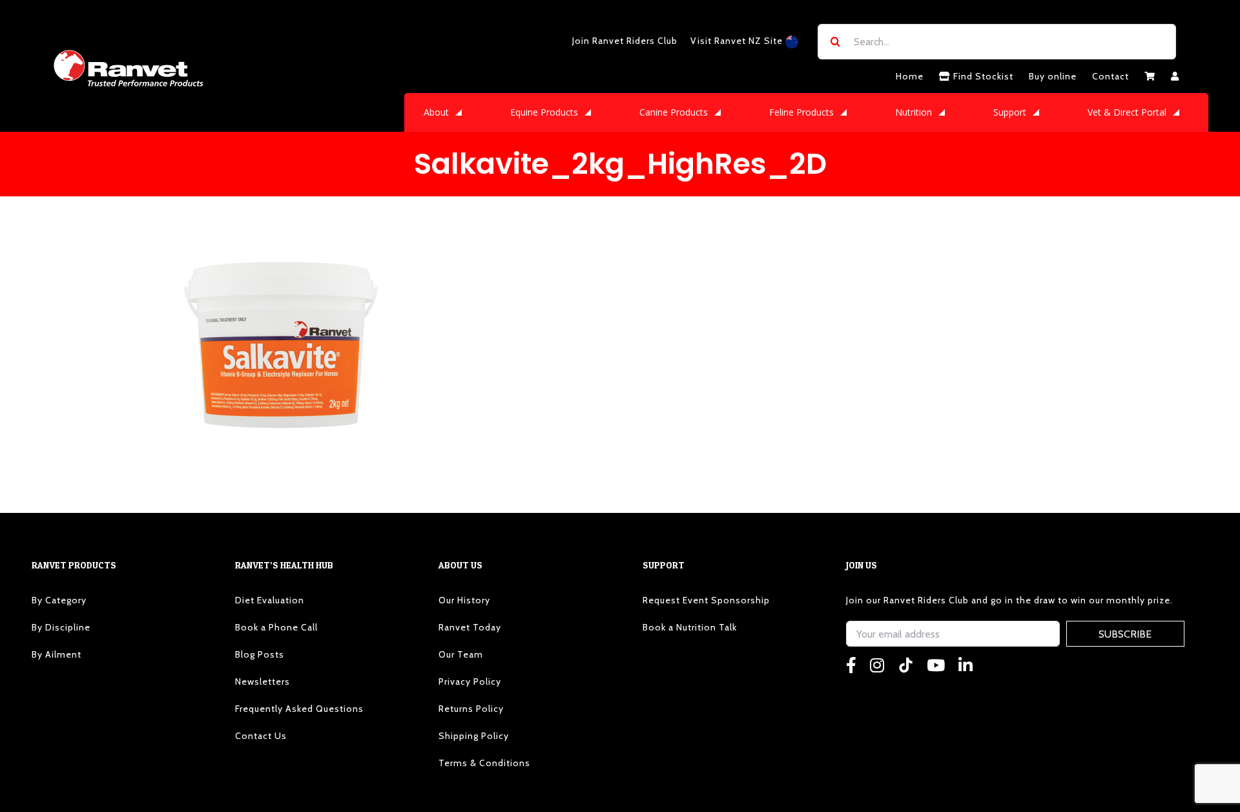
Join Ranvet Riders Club (624, 41)
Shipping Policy (474, 736)
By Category (59, 600)
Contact (1110, 76)
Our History (464, 600)
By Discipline (61, 627)
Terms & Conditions (484, 763)
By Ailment (56, 654)
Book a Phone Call (276, 627)
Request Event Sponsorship (706, 600)
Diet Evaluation (269, 600)
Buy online (1053, 76)
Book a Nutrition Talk (690, 627)
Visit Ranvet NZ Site (737, 41)
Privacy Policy (470, 681)
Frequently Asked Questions (299, 708)
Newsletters (262, 681)
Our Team (461, 654)
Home (910, 76)
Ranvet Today (470, 627)
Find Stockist (982, 76)
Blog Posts (259, 654)
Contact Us (261, 736)
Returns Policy (471, 708)
